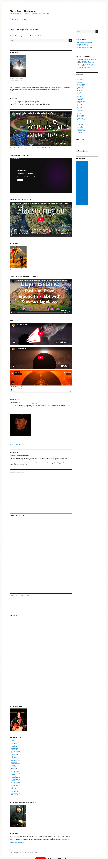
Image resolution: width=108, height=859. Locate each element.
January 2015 (14, 790)
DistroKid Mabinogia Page (16, 444)
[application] (41, 175)
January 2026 (14, 742)
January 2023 (14, 754)
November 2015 (14, 785)
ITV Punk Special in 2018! (91, 64)
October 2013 (14, 791)
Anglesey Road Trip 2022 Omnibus (85, 47)
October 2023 (14, 749)
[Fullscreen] (69, 235)
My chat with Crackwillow (83, 46)
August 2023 (14, 752)
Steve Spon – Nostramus (23, 11)
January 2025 (14, 745)
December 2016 (14, 777)
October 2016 (14, 780)
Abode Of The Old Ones (82, 44)
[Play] (12, 235)
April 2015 (13, 788)
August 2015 (14, 787)
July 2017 (13, 774)
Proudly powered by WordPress (30, 852)
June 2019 (13, 766)
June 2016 (13, 783)
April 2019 (13, 770)
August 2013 (14, 794)
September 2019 (15, 763)
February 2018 (14, 771)
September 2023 (15, 751)
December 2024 (14, 746)
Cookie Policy (87, 67)
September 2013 (15, 793)
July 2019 (13, 765)
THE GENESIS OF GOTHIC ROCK (84, 42)
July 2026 (13, 740)
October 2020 (14, 762)
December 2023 (14, 748)
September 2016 (15, 782)
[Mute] (67, 235)
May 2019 (13, 768)
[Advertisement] (82, 183)
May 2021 (13, 759)
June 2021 (13, 757)
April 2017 (13, 776)
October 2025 (14, 743)
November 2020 (15, 760)
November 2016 (14, 779)
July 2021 (13, 756)
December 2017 (14, 773)
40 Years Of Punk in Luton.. (88, 62)
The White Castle (81, 49)
